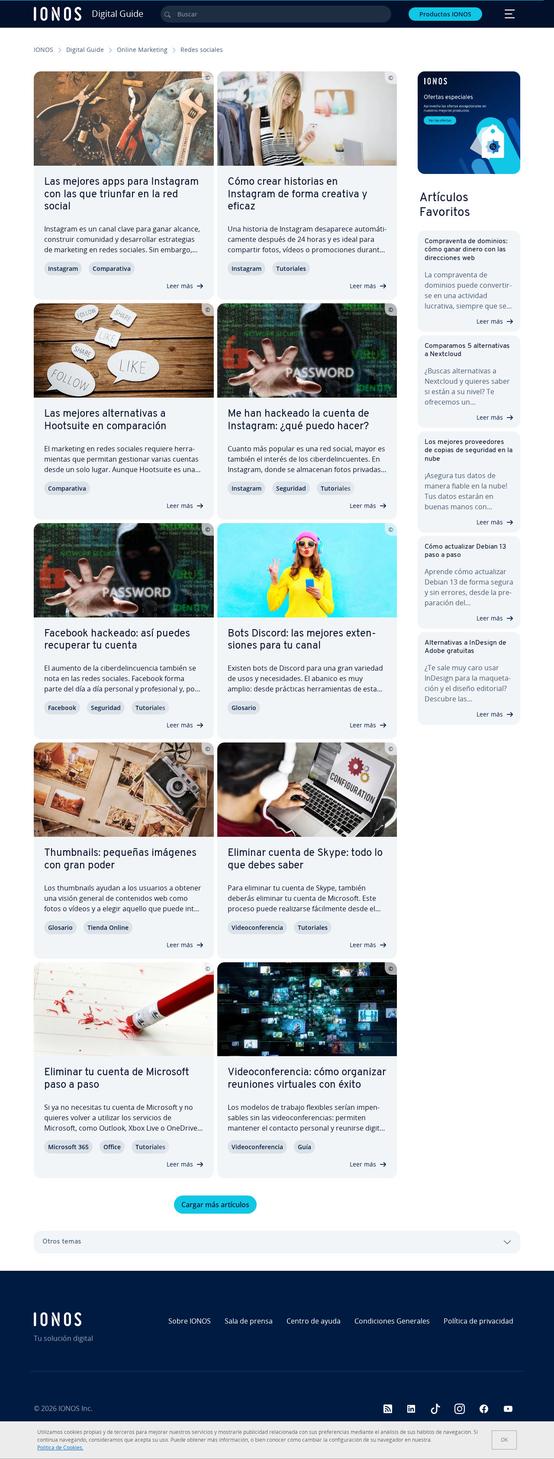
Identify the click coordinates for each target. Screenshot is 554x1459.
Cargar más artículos (215, 1204)
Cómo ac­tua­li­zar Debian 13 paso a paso (465, 551)
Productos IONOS (445, 14)
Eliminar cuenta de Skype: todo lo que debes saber (305, 859)
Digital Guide (85, 49)
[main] (215, 642)
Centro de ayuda (314, 1321)
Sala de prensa (249, 1321)
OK (504, 1439)
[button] (469, 122)
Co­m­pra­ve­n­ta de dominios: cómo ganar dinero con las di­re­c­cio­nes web (466, 249)
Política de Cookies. (60, 1447)
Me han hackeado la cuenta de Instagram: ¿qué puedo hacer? (298, 420)
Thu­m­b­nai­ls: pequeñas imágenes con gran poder (120, 859)
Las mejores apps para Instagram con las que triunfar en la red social (121, 194)
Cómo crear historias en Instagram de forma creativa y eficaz (297, 194)
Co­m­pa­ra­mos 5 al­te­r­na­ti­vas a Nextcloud (467, 350)
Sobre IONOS (189, 1321)
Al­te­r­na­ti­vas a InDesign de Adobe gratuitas (465, 647)
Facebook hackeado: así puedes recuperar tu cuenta (117, 640)
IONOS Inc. (75, 1408)
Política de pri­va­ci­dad (478, 1321)
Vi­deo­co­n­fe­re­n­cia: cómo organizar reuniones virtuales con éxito (307, 1078)
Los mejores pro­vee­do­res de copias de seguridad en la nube (468, 450)
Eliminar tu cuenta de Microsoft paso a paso (116, 1078)
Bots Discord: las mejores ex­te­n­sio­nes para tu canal (302, 640)
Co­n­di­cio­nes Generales (392, 1321)
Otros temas (61, 1241)
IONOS (43, 49)
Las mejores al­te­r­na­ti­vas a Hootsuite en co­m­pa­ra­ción (105, 420)
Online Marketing (142, 49)
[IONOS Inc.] (92, 1319)
